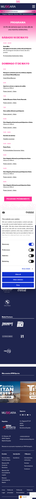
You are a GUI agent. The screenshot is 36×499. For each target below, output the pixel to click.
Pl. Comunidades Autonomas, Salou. (13, 150)
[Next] (8, 407)
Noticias (26, 463)
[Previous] (4, 407)
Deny (18, 285)
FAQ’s (20, 14)
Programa (4, 14)
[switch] (31, 249)
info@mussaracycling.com (27, 439)
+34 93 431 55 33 (24, 436)
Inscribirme (16, 458)
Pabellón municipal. (8, 139)
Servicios (16, 14)
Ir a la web (16, 399)
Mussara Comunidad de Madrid (6, 480)
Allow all (18, 274)
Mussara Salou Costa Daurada (6, 459)
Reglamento (10, 14)
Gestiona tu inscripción (28, 14)
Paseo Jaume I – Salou (9, 91)
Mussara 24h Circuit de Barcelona (5, 466)
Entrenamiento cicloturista (28, 459)
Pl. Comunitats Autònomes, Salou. (13, 56)
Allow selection (18, 280)
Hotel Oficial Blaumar (9, 78)
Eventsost (27, 469)
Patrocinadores (28, 466)
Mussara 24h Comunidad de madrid (6, 473)
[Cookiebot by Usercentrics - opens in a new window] (26, 212)
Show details (26, 269)
